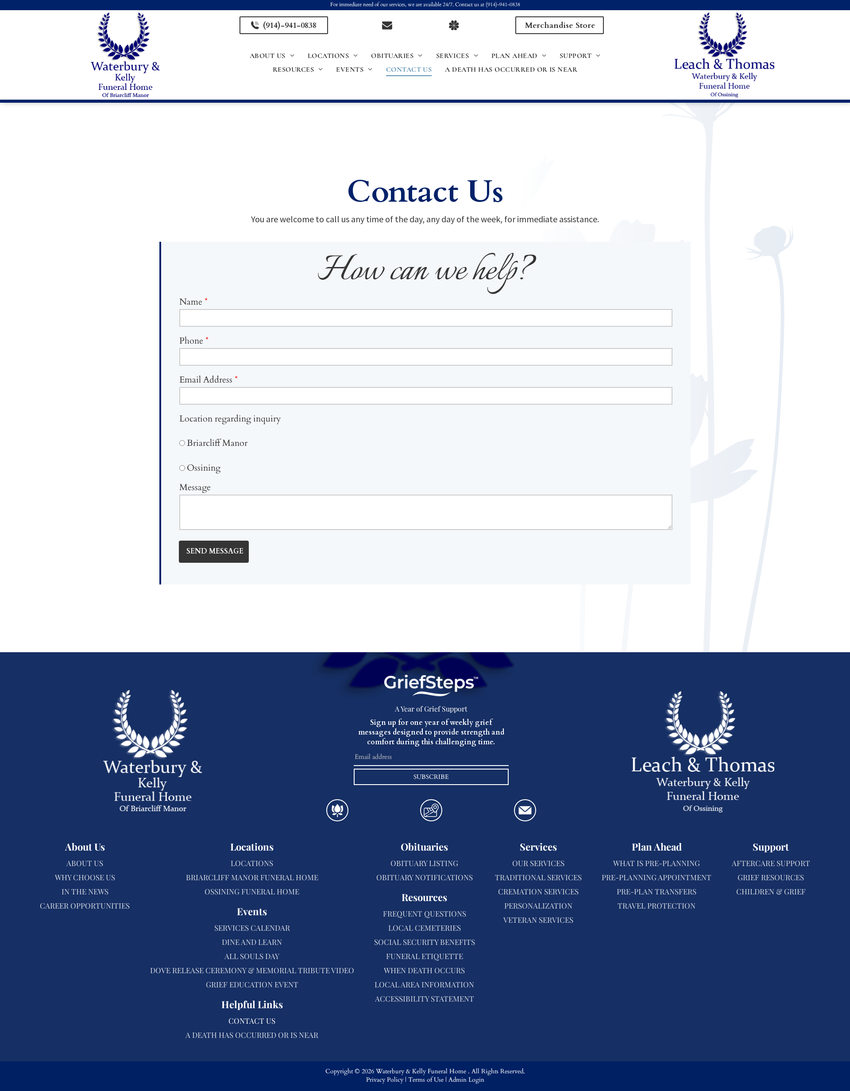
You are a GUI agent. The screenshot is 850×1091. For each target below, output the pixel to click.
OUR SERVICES (538, 863)
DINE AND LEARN (252, 942)
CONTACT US (251, 1020)
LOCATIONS (252, 863)
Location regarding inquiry (230, 419)
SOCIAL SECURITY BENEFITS (424, 942)
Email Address (205, 380)
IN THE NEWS (85, 891)
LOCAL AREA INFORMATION (424, 984)
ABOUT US (84, 863)
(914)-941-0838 (503, 4)
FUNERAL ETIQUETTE (424, 956)
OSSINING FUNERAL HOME (252, 891)
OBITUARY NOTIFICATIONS (424, 877)
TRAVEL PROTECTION (656, 905)
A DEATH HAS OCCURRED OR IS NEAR (251, 1035)
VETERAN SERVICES (538, 920)
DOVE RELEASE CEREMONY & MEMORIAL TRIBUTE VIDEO (252, 970)
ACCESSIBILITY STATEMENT (424, 998)
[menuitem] (272, 55)
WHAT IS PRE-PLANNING (656, 863)
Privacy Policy (384, 1080)
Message (195, 487)
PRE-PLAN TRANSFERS (656, 891)
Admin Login (466, 1080)
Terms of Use (426, 1080)
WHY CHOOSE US (85, 877)
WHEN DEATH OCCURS (424, 970)
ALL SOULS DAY (251, 956)
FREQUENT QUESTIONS (424, 913)
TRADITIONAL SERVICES (538, 877)
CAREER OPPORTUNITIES (85, 905)
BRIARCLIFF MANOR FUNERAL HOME (252, 877)
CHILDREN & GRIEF (771, 891)
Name (190, 302)
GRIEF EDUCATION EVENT (252, 984)
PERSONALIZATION (538, 905)
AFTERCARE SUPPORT (771, 863)
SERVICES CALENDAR (252, 927)
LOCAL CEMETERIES (424, 927)
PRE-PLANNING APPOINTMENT (656, 877)
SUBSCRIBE (431, 777)
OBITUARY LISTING (424, 863)
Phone (191, 341)
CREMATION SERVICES (538, 891)
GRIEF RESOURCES (771, 877)
